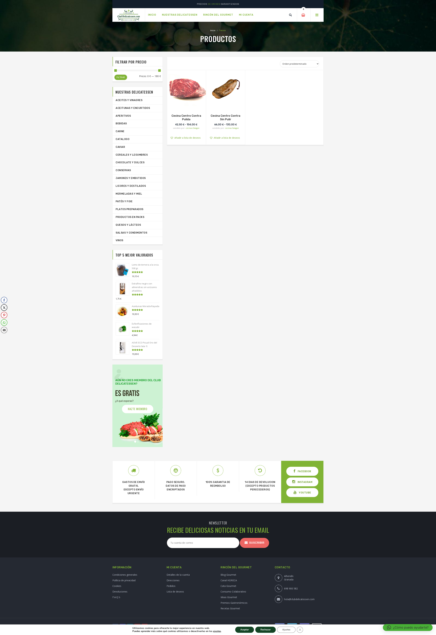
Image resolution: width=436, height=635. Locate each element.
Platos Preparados (129, 209)
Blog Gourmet (228, 574)
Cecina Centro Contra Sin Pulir (225, 117)
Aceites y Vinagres (129, 100)
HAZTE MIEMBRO (137, 409)
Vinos (119, 240)
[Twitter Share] (4, 307)
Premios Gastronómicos (234, 602)
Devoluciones (119, 591)
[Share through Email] (4, 330)
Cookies (116, 586)
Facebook (304, 471)
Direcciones (173, 580)
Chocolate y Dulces (130, 162)
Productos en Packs (130, 217)
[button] (188, 88)
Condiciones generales (124, 574)
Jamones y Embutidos (131, 178)
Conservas (123, 170)
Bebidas (121, 123)
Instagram (304, 482)
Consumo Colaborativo (233, 591)
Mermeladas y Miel (129, 193)
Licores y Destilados (131, 186)
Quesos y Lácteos (128, 225)
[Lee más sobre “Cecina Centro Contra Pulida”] (186, 106)
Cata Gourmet (228, 586)
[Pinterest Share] (4, 315)
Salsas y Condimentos (131, 232)
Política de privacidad (124, 580)
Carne (120, 131)
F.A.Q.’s (116, 597)
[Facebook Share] (4, 300)
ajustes (217, 631)
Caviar (120, 147)
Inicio (212, 30)
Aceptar (244, 629)
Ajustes (286, 629)
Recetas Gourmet (230, 608)
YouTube (304, 492)
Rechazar (265, 629)
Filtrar (120, 77)
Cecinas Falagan (192, 128)
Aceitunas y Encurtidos (133, 108)
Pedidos (171, 586)
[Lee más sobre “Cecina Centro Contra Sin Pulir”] (225, 106)
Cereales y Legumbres (132, 154)
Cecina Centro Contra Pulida (186, 117)
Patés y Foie (124, 201)
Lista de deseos (175, 591)
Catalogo (122, 139)
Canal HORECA (229, 580)
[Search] (290, 15)
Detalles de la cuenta (178, 574)
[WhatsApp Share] (4, 322)
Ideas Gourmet (229, 597)
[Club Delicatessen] (129, 15)
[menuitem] (152, 15)
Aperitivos (123, 115)
